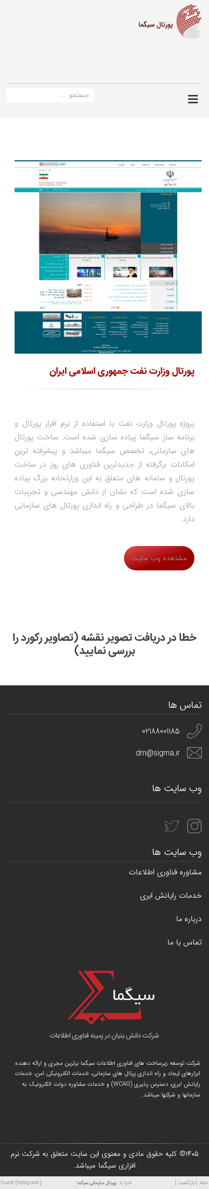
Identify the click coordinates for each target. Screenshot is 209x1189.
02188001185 (161, 731)
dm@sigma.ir (158, 753)
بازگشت (186, 1183)
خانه (203, 1183)
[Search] (13, 97)
